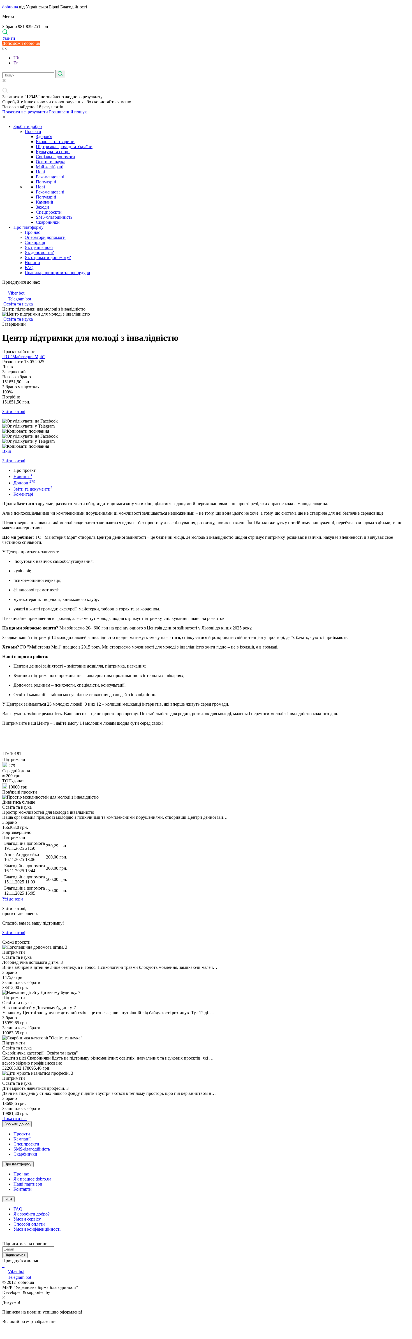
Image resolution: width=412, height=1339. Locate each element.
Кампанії (44, 202)
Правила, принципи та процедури (57, 272)
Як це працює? (39, 247)
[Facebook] (2, 1265)
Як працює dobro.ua (32, 1179)
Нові (40, 171)
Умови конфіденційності (37, 1229)
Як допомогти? (39, 252)
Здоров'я (44, 136)
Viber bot (16, 293)
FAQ (29, 267)
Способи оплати (29, 1224)
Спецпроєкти (49, 212)
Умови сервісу (27, 1219)
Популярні (46, 181)
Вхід (6, 451)
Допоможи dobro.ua (21, 43)
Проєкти (33, 131)
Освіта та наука (50, 161)
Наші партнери (27, 1184)
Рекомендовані (50, 176)
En (15, 62)
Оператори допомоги (45, 237)
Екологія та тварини (55, 141)
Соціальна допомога (55, 156)
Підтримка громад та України (64, 146)
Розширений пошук (68, 111)
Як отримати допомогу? (48, 257)
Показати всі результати (25, 111)
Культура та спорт (53, 151)
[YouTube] (3, 1265)
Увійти (8, 38)
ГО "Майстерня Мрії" (23, 356)
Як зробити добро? (31, 1214)
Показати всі (14, 1118)
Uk (16, 57)
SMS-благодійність (54, 217)
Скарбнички (48, 222)
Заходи (42, 207)
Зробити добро (27, 126)
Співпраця (35, 242)
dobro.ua (10, 6)
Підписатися (15, 1255)
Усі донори (12, 899)
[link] (206, 421)
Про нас (32, 232)
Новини (32, 262)
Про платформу (28, 227)
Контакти (22, 1189)
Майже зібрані (49, 166)
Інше (8, 1199)
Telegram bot (19, 299)
